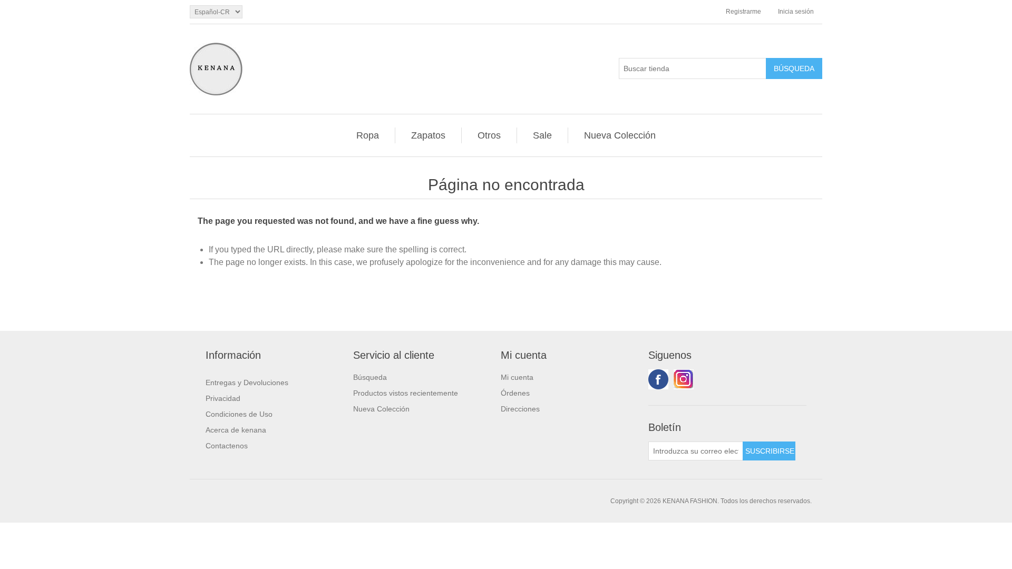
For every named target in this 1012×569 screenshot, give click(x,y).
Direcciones (520, 409)
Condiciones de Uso (239, 414)
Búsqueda (370, 377)
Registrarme (743, 11)
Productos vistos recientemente (405, 393)
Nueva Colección (620, 135)
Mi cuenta (517, 377)
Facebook (658, 379)
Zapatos (428, 135)
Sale (542, 135)
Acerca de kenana (236, 430)
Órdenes (515, 393)
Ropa (367, 135)
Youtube (684, 379)
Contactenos (227, 446)
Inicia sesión (796, 11)
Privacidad (223, 398)
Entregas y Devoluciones (247, 382)
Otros (489, 135)
